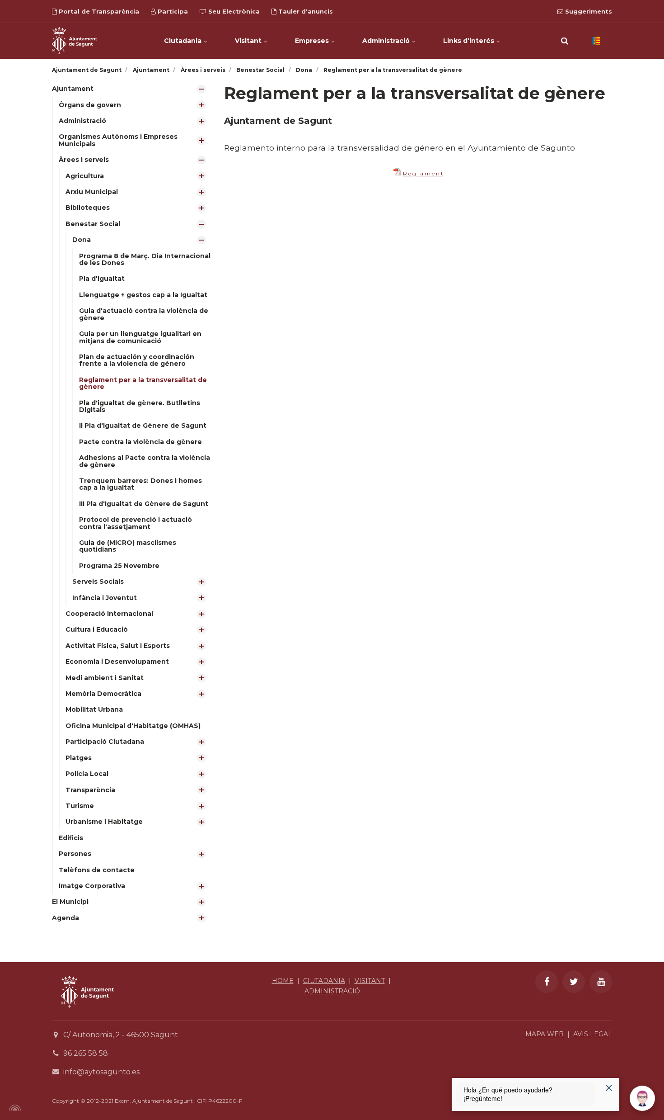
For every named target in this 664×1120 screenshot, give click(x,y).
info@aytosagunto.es (101, 1072)
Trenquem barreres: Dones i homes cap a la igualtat (140, 484)
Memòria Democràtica (103, 694)
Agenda (65, 918)
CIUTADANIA (324, 981)
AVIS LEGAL (592, 1034)
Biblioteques (87, 207)
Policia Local (86, 774)
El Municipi (70, 902)
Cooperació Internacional (109, 614)
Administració (386, 41)
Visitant (249, 41)
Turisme (79, 806)
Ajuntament (73, 89)
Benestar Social (92, 224)
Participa (172, 11)
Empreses (313, 41)
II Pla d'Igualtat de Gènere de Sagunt (142, 425)
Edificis (71, 838)
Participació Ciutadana (104, 741)
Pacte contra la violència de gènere (140, 442)
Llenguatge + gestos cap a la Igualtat (143, 295)
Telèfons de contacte (97, 870)
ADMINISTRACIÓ (332, 991)
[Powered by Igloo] (13, 1108)
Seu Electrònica (233, 11)
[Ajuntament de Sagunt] (74, 41)
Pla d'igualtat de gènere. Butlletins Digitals (139, 406)
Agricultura (84, 176)
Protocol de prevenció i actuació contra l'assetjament (135, 522)
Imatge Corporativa (92, 886)
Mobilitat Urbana (94, 709)
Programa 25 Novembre (119, 566)
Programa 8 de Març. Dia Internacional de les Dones (144, 259)
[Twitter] (573, 981)
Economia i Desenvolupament (117, 661)
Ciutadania (183, 41)
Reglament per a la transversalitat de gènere (143, 383)
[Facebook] (546, 981)
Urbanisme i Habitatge (104, 822)
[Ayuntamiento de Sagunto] (87, 1014)
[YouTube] (600, 981)
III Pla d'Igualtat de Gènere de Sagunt (143, 504)
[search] (564, 41)
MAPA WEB (544, 1034)
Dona (81, 240)
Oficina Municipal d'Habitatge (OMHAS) (133, 726)
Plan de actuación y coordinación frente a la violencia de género (136, 360)
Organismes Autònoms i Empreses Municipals (118, 139)
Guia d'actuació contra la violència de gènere (143, 314)
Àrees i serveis (84, 160)
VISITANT (370, 981)
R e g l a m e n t (423, 173)
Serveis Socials (98, 581)
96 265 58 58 (85, 1053)
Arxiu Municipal (91, 192)
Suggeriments (587, 11)
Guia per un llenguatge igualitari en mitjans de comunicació (140, 337)
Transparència (90, 790)
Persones (75, 854)
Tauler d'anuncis (304, 11)
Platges (78, 758)
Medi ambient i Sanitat (104, 678)
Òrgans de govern (90, 105)
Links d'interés (469, 41)
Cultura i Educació (96, 629)
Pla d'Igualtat (102, 278)
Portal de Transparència (98, 11)
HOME (283, 981)
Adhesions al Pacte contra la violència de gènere (144, 461)
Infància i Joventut (104, 598)
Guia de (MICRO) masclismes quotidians (127, 546)
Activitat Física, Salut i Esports (117, 646)
